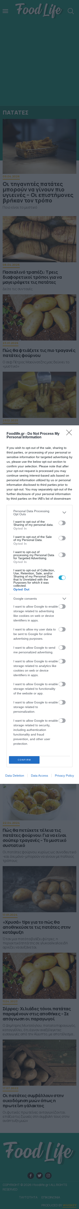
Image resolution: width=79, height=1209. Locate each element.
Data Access (39, 775)
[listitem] (39, 513)
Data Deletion (14, 775)
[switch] (62, 523)
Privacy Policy (64, 775)
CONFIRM (24, 760)
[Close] (70, 434)
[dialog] (39, 604)
